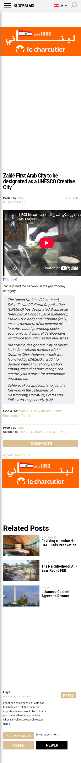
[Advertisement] (40, 127)
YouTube (10, 279)
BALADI (23, 431)
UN (49, 400)
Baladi (57, 18)
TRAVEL (61, 431)
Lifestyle (9, 18)
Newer (52, 745)
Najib (21, 198)
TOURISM (49, 431)
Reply (68, 695)
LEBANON (36, 431)
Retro (42, 18)
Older (19, 745)
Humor (27, 18)
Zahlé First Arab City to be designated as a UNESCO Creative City (39, 181)
